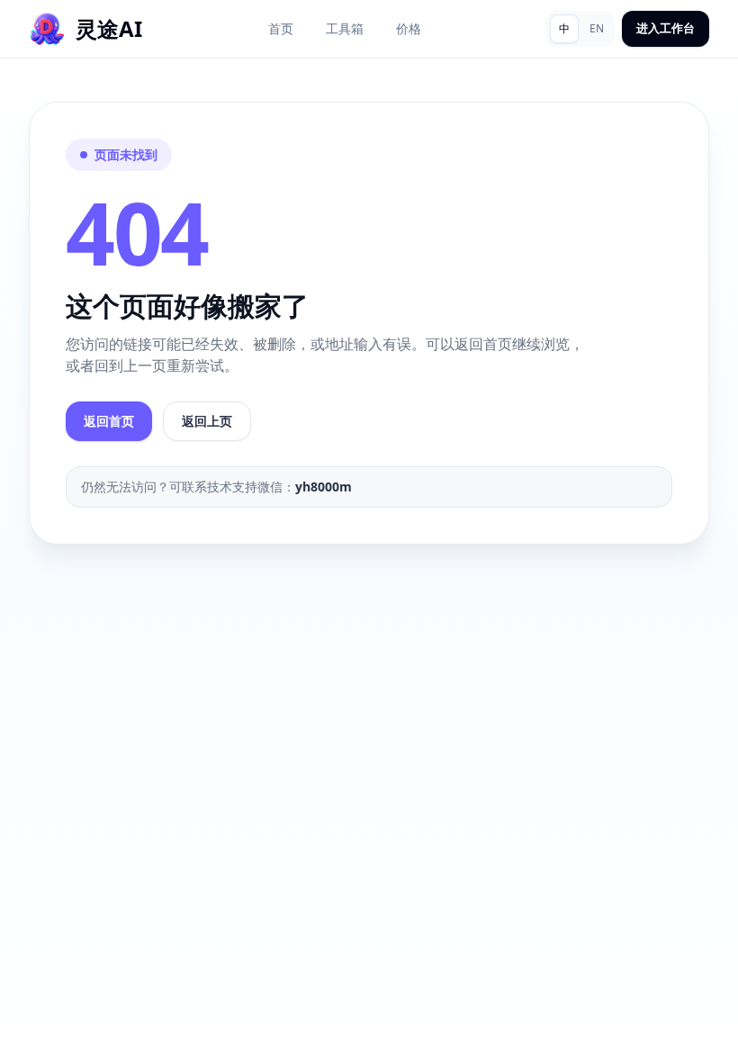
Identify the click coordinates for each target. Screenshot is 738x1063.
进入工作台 (665, 28)
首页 (280, 28)
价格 (408, 28)
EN (597, 28)
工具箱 (345, 28)
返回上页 (207, 420)
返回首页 (109, 420)
